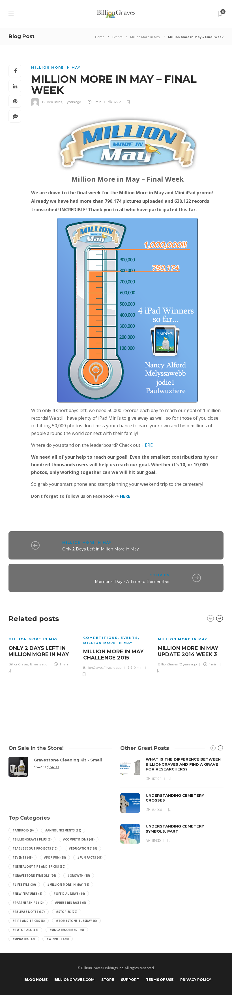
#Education (83, 848)
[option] (41, 651)
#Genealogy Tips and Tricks (38, 866)
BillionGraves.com (74, 979)
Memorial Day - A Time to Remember (132, 581)
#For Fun (55, 857)
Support (130, 979)
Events (117, 37)
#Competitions (78, 839)
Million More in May (145, 37)
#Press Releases (70, 903)
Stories (160, 575)
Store (107, 979)
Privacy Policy (195, 979)
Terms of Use (159, 979)
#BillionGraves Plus (31, 839)
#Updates (23, 939)
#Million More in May (68, 885)
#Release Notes (28, 912)
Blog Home (36, 979)
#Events (22, 857)
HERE (147, 445)
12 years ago (72, 102)
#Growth (78, 876)
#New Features (27, 894)
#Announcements (63, 830)
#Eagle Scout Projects (34, 848)
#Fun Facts (89, 857)
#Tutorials (25, 930)
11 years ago (112, 668)
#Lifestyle (24, 885)
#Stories (66, 912)
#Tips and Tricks (28, 921)
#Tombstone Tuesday (76, 921)
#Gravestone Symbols (34, 876)
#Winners (57, 939)
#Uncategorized (67, 930)
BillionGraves (52, 102)
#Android (23, 830)
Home (99, 37)
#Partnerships (28, 903)
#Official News (69, 894)
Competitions (100, 638)
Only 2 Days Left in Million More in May (100, 549)
